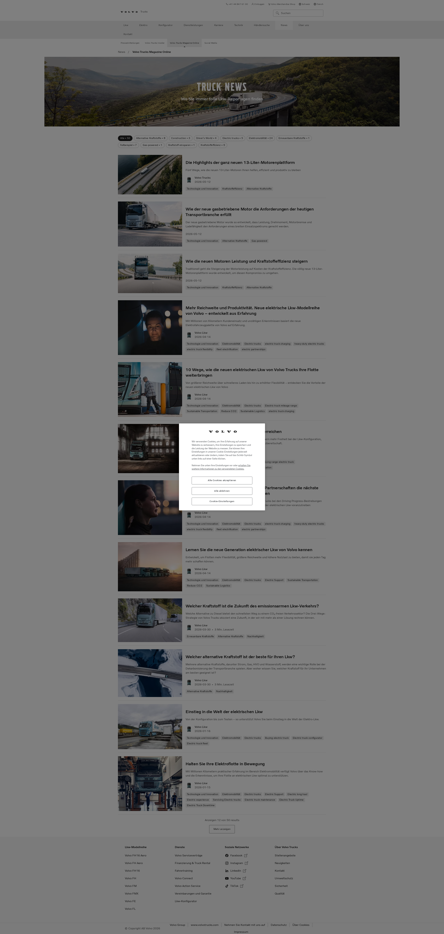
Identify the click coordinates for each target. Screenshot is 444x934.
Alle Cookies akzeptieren (222, 480)
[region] (222, 467)
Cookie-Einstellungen (222, 501)
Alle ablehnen (222, 491)
